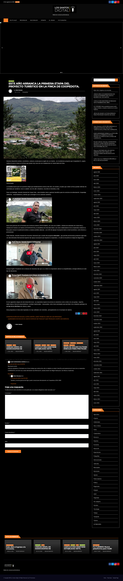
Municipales (97, 467)
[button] (61, 47)
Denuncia (96, 437)
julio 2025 (96, 206)
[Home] (6, 20)
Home (105, 577)
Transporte (96, 516)
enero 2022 (97, 357)
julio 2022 (96, 334)
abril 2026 (96, 183)
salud (14, 345)
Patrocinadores (98, 478)
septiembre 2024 (98, 240)
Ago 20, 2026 (10, 551)
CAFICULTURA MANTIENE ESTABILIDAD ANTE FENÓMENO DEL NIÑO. (45, 349)
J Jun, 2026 (67, 351)
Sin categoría (97, 501)
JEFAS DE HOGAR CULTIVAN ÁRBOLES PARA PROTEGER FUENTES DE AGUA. (75, 349)
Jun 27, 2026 (97, 551)
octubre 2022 (97, 323)
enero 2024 (97, 270)
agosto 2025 (97, 202)
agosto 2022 (97, 331)
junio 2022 (96, 338)
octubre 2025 (97, 194)
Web (6, 441)
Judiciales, (96, 463)
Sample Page (115, 577)
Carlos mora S (97, 158)
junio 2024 (96, 251)
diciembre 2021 (98, 361)
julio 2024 (96, 247)
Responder (10, 373)
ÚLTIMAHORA (97, 524)
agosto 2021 (97, 376)
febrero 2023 (97, 308)
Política (96, 482)
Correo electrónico (10, 432)
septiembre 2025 (98, 198)
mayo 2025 (96, 209)
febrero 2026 (97, 187)
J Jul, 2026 (10, 351)
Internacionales (98, 460)
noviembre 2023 (98, 278)
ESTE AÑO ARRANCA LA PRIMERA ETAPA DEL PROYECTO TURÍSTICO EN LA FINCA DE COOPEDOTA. (44, 85)
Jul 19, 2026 (39, 551)
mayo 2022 (96, 342)
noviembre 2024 (98, 232)
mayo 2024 (96, 255)
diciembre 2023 (98, 274)
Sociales (96, 505)
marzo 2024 (97, 262)
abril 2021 (96, 391)
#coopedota (25, 92)
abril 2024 (96, 259)
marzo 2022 (97, 350)
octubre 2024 (97, 236)
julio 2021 (96, 380)
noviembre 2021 (98, 365)
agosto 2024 (97, 244)
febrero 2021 (97, 399)
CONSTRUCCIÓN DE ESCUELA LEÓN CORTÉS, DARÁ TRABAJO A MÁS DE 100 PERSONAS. (34, 316)
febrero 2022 (97, 353)
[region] (61, 47)
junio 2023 (96, 293)
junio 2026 (96, 179)
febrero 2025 (97, 221)
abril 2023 (96, 300)
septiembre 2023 (98, 285)
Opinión (43, 20)
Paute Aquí (13, 20)
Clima (48, 345)
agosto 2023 (97, 289)
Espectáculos (97, 452)
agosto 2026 (97, 172)
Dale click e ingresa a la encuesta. (102, 90)
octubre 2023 (97, 281)
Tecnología (96, 509)
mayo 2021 (96, 387)
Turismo (96, 520)
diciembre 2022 (98, 315)
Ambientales (97, 422)
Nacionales (34, 20)
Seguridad (96, 497)
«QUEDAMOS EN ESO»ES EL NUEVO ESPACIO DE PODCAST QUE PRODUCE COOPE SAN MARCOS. (38, 319)
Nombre (7, 423)
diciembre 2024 (98, 228)
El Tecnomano (32, 577)
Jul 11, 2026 (68, 551)
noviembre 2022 (98, 319)
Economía (96, 444)
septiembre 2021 (98, 372)
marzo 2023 (97, 304)
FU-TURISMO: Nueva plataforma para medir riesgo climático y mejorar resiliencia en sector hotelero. (106, 108)
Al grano (52, 20)
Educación (66, 345)
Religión (96, 490)
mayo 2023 (96, 297)
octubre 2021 (97, 368)
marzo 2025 (97, 217)
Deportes (96, 441)
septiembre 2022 (98, 327)
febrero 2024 (97, 266)
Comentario (8, 393)
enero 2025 (97, 225)
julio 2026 (96, 175)
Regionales (23, 20)
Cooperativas (97, 433)
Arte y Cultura (97, 425)
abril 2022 (96, 346)
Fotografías (62, 20)
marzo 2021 (97, 395)
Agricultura (37, 345)
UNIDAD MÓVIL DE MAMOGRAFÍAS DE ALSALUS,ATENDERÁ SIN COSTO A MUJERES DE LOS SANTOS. (104, 95)
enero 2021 (97, 403)
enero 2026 (97, 191)
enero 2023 (97, 312)
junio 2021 (96, 384)
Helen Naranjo (19, 90)
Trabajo (96, 513)
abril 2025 (96, 213)
